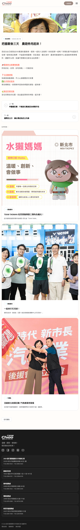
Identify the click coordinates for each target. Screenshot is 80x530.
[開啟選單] (76, 3)
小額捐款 (68, 3)
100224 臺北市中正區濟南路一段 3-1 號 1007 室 (17, 474)
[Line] (3, 450)
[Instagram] (13, 450)
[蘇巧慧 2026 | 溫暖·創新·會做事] (10, 3)
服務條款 (11, 527)
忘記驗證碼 (8, 75)
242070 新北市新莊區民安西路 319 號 (14, 511)
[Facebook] (8, 450)
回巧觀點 (7, 419)
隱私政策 (4, 527)
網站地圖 (18, 527)
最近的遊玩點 (9, 91)
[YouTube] (23, 450)
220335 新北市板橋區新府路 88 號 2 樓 (14, 461)
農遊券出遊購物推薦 (12, 65)
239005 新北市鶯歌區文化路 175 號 (13, 499)
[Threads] (18, 450)
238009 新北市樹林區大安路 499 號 (13, 486)
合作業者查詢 (9, 81)
